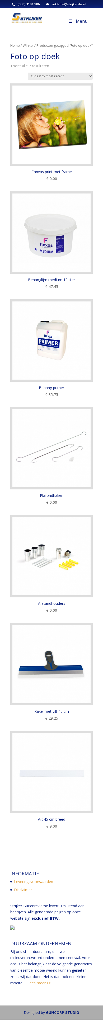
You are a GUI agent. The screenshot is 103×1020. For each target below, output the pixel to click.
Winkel (28, 45)
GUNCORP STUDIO (62, 1012)
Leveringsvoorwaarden (33, 881)
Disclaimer (23, 889)
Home (15, 45)
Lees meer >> (39, 982)
